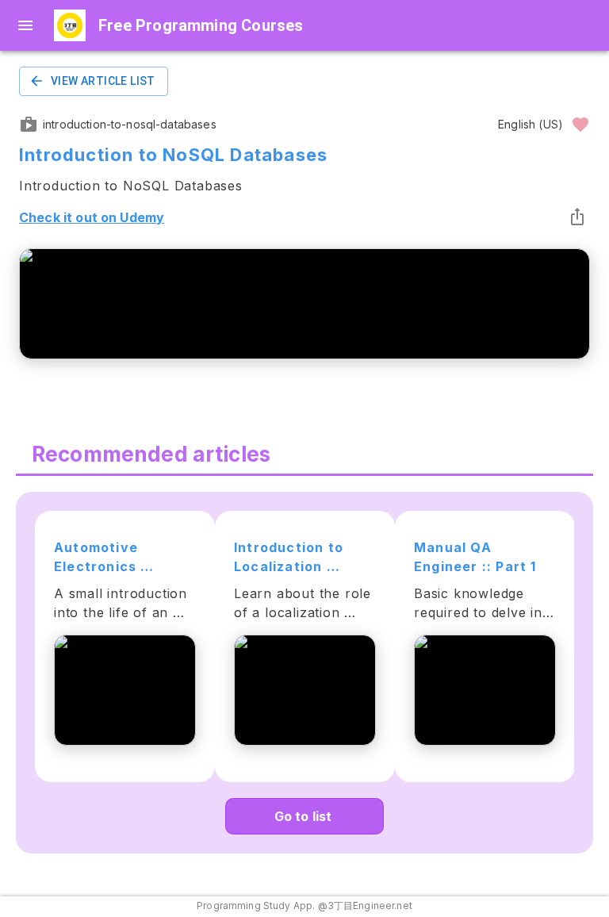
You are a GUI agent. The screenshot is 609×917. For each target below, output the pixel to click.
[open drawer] (25, 25)
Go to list (303, 816)
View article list (103, 81)
